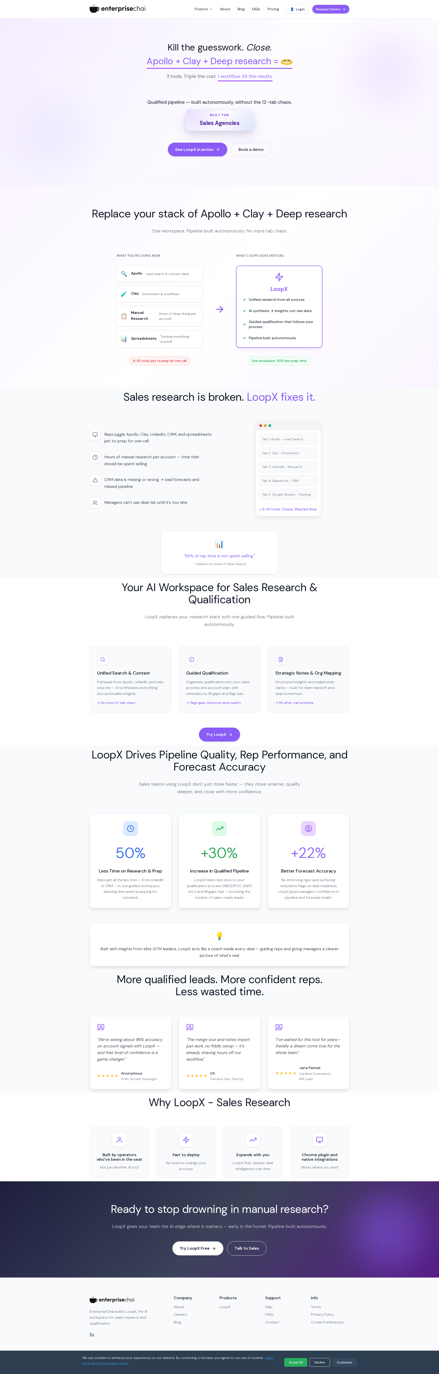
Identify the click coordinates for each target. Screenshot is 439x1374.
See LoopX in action (194, 149)
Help (269, 1307)
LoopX (225, 1307)
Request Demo (328, 9)
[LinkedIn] (92, 1335)
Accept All (296, 1362)
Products (201, 9)
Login (297, 9)
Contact (272, 1322)
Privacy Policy (322, 1314)
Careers (180, 1314)
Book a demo (251, 149)
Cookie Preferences (327, 1322)
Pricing (273, 9)
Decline (319, 1362)
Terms (316, 1307)
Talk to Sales (247, 1248)
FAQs (256, 9)
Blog (241, 9)
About (225, 9)
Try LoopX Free (195, 1248)
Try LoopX (216, 734)
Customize (344, 1362)
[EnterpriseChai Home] (117, 11)
